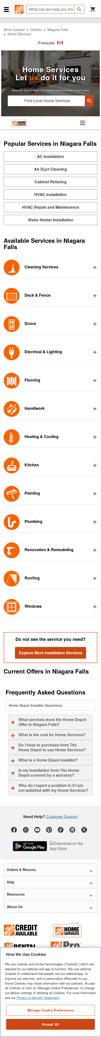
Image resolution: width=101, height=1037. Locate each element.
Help (10, 882)
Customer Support (62, 816)
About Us (15, 906)
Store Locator (14, 29)
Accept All (50, 1024)
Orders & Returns (21, 869)
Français (46, 43)
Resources (16, 894)
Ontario (36, 29)
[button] (6, 9)
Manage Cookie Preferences (50, 1010)
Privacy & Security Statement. (38, 997)
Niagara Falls (58, 29)
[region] (50, 992)
